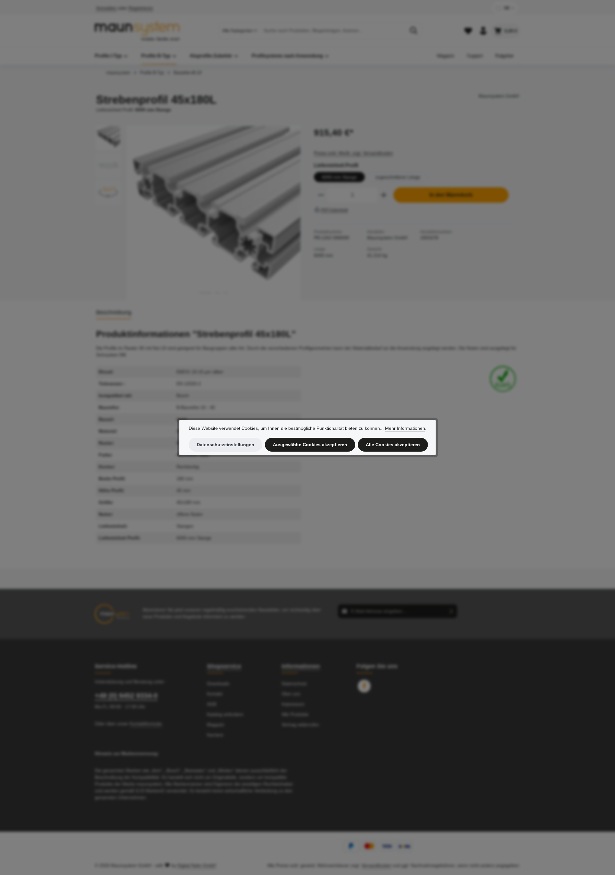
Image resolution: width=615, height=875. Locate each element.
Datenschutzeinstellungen (225, 444)
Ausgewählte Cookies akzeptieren (310, 444)
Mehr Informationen (405, 428)
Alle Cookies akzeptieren (393, 444)
